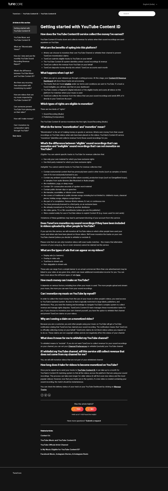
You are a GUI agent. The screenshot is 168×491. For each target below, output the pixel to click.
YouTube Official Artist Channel (54, 445)
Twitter (45, 395)
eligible (68, 84)
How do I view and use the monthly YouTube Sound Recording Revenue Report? (24, 60)
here (78, 275)
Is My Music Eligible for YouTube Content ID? (60, 449)
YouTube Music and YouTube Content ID (22, 38)
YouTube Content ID (30, 14)
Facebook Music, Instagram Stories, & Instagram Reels (64, 454)
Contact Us (45, 435)
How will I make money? (23, 119)
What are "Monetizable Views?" (23, 48)
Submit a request (93, 421)
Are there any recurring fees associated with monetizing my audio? (23, 85)
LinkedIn (49, 395)
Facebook (42, 395)
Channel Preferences (77, 346)
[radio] (77, 409)
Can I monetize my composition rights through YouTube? (21, 128)
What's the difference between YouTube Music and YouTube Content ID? (24, 73)
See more (17, 136)
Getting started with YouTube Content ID (22, 29)
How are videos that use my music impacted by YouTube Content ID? (24, 97)
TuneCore (16, 14)
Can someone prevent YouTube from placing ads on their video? (24, 109)
